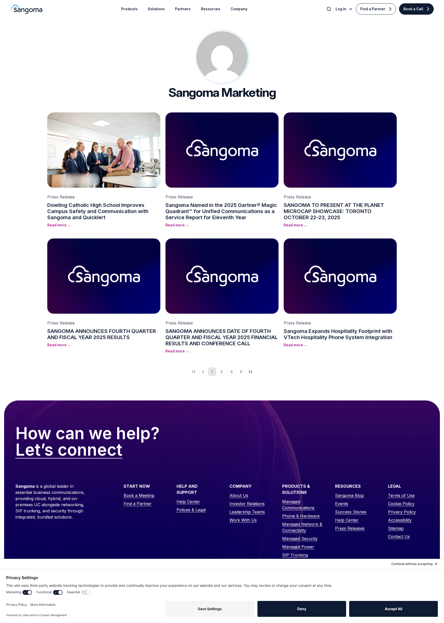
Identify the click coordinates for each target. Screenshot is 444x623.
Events (341, 503)
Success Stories (350, 511)
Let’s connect (68, 450)
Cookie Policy (401, 503)
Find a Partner (372, 9)
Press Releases (350, 528)
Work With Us (243, 520)
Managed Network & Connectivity (302, 527)
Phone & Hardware (301, 516)
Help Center (188, 501)
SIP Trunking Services (295, 558)
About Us (238, 495)
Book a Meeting (139, 495)
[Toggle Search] (329, 9)
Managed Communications (298, 504)
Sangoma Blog (349, 495)
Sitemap (396, 528)
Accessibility (400, 520)
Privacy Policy (402, 511)
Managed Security (300, 538)
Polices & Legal (191, 509)
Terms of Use (401, 495)
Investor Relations (247, 503)
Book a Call (413, 9)
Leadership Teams (247, 511)
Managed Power (298, 546)
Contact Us (399, 536)
